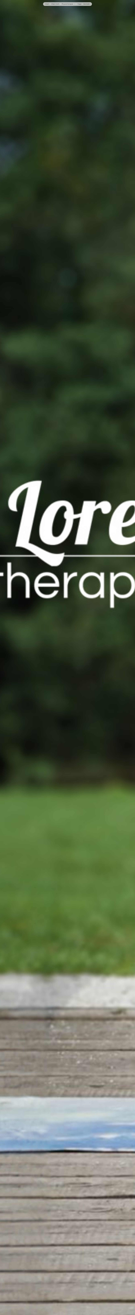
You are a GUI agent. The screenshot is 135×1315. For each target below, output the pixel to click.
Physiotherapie (67, 4)
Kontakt (86, 4)
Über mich (55, 4)
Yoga (79, 4)
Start (47, 4)
